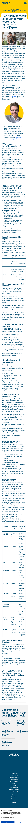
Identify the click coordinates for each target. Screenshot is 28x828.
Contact (14, 800)
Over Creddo (14, 798)
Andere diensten (14, 793)
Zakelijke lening (16, 9)
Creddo (10, 9)
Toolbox (14, 794)
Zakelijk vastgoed (14, 787)
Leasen (14, 785)
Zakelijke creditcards (14, 789)
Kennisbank (14, 796)
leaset (4, 687)
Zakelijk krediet (14, 779)
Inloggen (14, 802)
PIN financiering (14, 781)
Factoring (14, 783)
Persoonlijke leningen (14, 791)
